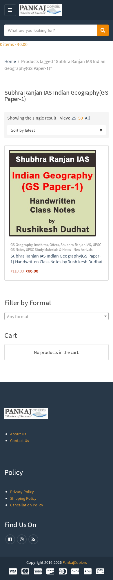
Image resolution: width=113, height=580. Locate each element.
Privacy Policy (22, 491)
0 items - (14, 44)
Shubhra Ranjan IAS (76, 244)
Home (10, 61)
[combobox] (56, 316)
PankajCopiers (75, 562)
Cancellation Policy (26, 505)
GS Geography (21, 244)
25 (74, 118)
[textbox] (56, 316)
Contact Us (19, 440)
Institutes (41, 244)
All (87, 118)
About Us (18, 434)
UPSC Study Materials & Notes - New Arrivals (59, 249)
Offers (54, 244)
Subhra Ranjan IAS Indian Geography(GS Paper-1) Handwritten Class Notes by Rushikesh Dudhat (56, 258)
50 (80, 118)
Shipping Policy (23, 498)
